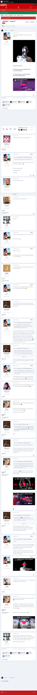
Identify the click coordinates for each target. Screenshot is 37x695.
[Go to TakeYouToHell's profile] (6, 386)
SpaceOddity (28, 322)
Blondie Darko (6, 309)
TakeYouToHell (6, 391)
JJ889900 (6, 273)
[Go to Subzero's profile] (26, 130)
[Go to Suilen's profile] (6, 581)
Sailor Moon (7, 186)
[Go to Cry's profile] (2, 26)
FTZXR (7, 225)
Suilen (7, 586)
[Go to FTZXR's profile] (24, 130)
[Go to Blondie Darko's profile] (21, 130)
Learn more (2, 1)
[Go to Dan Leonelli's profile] (6, 200)
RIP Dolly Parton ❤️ (5, 12)
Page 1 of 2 (11, 30)
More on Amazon (5, 108)
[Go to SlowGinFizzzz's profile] (6, 139)
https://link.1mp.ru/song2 (17, 65)
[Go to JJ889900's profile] (6, 268)
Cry (6, 41)
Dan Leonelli (6, 205)
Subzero (6, 409)
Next (6, 30)
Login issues (4, 10)
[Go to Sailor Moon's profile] (6, 181)
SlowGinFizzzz (6, 143)
